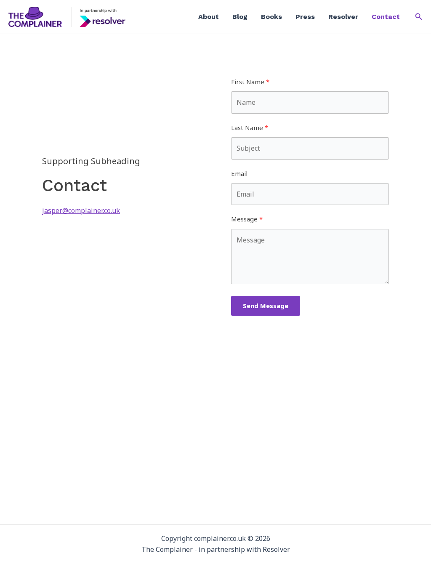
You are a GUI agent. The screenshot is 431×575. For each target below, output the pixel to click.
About (208, 17)
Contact (386, 17)
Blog (239, 17)
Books (271, 17)
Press (305, 17)
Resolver (343, 17)
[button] (419, 16)
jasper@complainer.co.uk (81, 210)
